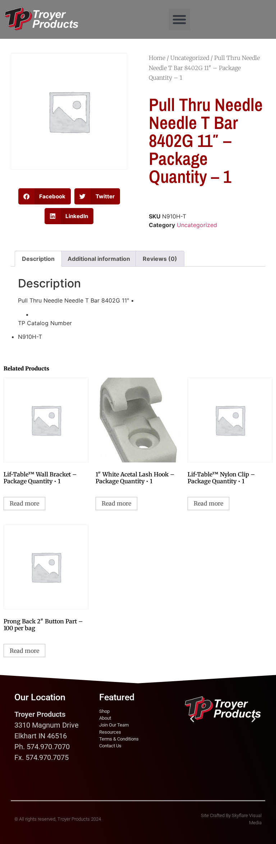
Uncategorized (189, 57)
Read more (24, 503)
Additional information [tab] (99, 258)
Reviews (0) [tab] (160, 258)
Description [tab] (38, 258)
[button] (179, 19)
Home (157, 57)
